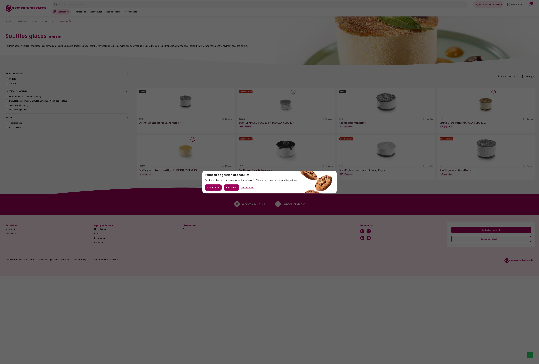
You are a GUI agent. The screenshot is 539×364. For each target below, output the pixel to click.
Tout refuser (231, 187)
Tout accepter (213, 187)
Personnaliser (247, 187)
